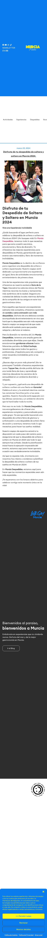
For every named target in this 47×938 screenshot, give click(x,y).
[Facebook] (3, 45)
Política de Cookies (11, 935)
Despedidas (35, 120)
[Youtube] (6, 45)
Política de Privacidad (26, 935)
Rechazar (23, 923)
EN (3, 50)
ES (7, 50)
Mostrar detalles (23, 929)
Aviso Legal (38, 935)
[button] (43, 891)
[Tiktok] (11, 45)
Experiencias (21, 120)
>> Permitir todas (23, 916)
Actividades (8, 120)
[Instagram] (8, 45)
